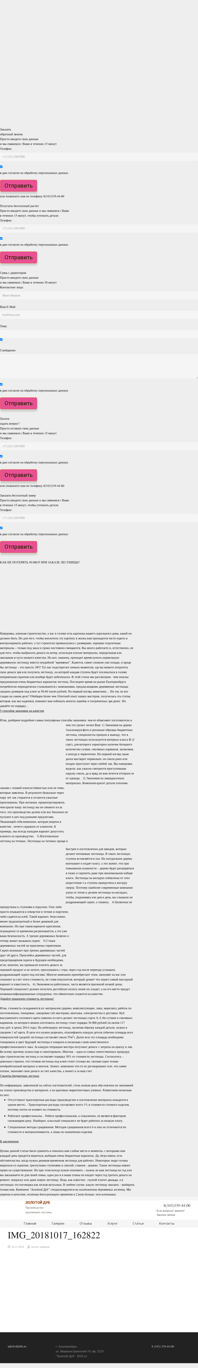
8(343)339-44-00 (177, 1205)
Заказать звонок (166, 1214)
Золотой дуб (38, 1202)
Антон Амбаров (40, 1247)
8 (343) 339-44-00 (163, 1346)
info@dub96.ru (17, 1346)
